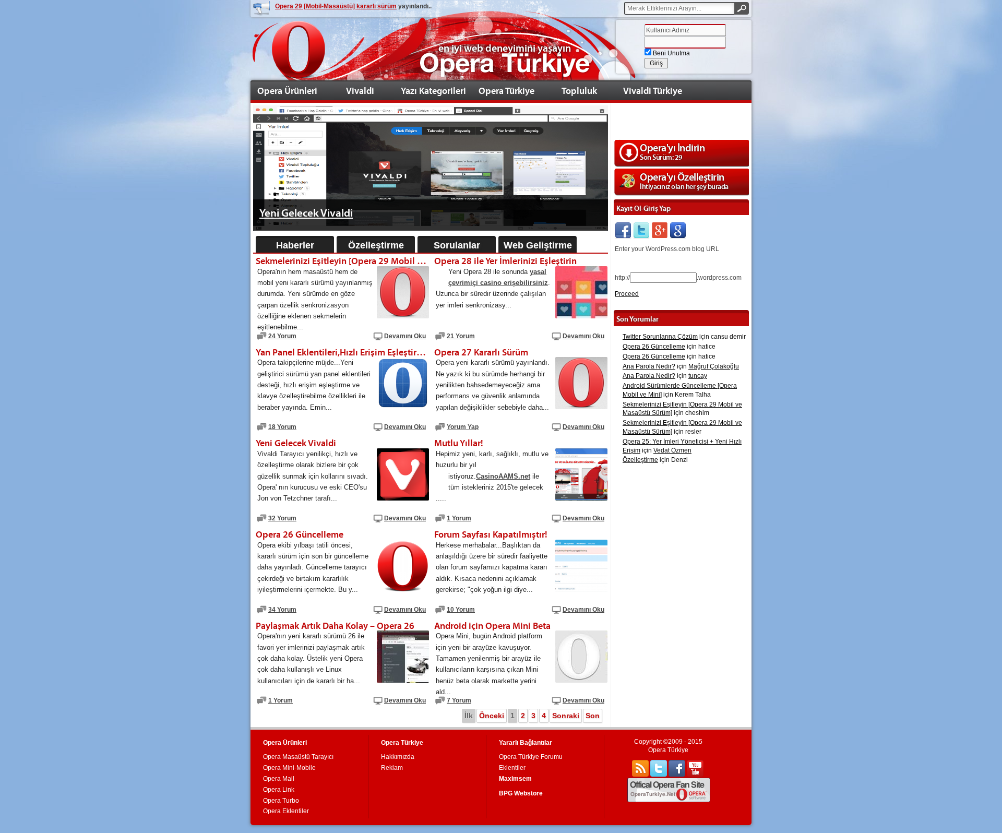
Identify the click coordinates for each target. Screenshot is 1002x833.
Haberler (295, 245)
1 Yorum (459, 518)
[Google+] (659, 230)
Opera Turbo (281, 800)
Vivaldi (360, 91)
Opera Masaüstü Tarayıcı (298, 756)
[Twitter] (641, 230)
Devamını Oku (405, 336)
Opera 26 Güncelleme (654, 346)
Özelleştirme (376, 245)
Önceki (491, 715)
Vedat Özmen (672, 450)
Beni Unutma (670, 53)
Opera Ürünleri (287, 91)
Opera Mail (278, 778)
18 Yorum (282, 427)
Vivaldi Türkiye (652, 91)
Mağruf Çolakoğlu (713, 366)
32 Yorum (282, 518)
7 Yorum (459, 700)
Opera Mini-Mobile (289, 767)
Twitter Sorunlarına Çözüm (660, 336)
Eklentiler (512, 767)
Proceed (627, 294)
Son (593, 715)
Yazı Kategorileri (433, 91)
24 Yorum (282, 336)
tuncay (697, 375)
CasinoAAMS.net (503, 476)
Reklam (392, 767)
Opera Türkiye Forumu (531, 756)
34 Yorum (282, 609)
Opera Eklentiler (286, 811)
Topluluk (579, 91)
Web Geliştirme (538, 245)
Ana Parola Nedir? (649, 366)
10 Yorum (461, 609)
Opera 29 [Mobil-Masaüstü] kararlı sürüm (336, 6)
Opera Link (278, 789)
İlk (468, 715)
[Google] (678, 230)
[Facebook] (623, 230)
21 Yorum (461, 336)
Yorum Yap (463, 427)
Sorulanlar (457, 245)
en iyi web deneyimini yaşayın (504, 48)
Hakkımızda (397, 756)
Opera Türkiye (506, 91)
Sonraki (565, 715)
